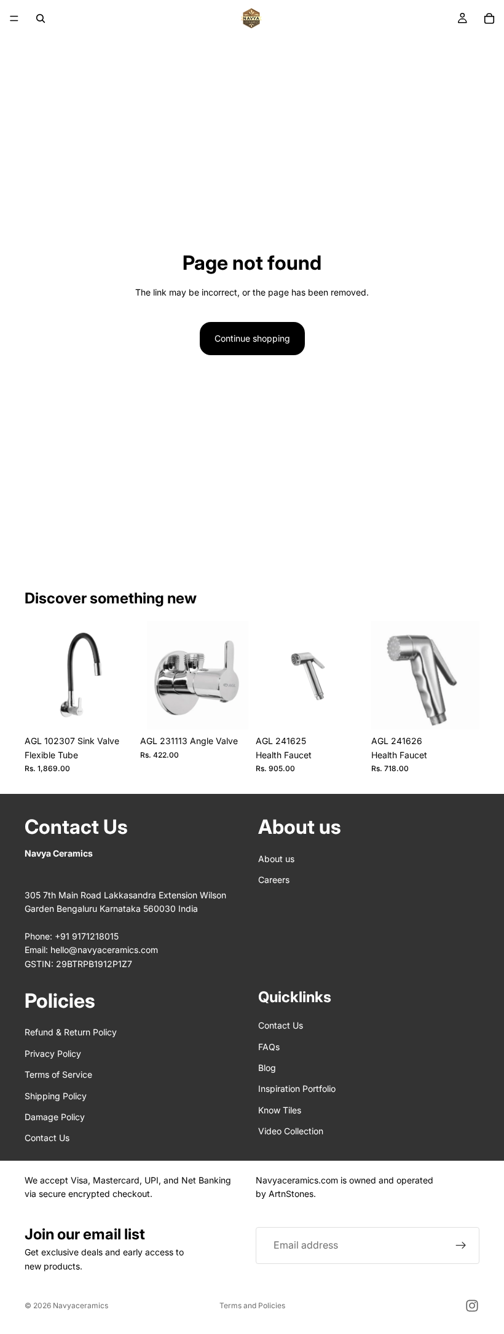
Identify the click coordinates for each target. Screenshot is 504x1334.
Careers (273, 879)
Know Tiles (279, 1110)
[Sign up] (461, 1245)
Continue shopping (252, 338)
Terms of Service (58, 1074)
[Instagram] (472, 1305)
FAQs (269, 1047)
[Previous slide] (38, 675)
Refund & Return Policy (71, 1032)
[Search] (40, 18)
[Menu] (14, 18)
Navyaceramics (80, 1305)
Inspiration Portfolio (297, 1088)
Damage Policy (55, 1117)
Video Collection (290, 1131)
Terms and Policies (252, 1305)
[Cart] (489, 18)
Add (124, 710)
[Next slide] (119, 675)
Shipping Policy (56, 1096)
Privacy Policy (53, 1053)
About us (276, 858)
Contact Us (47, 1137)
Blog (267, 1067)
